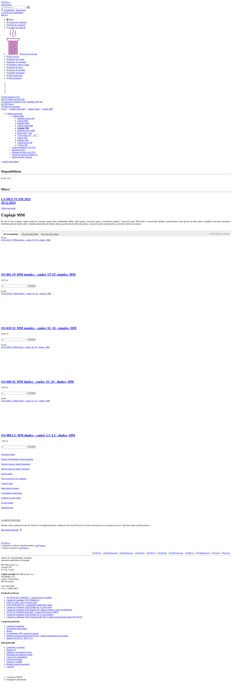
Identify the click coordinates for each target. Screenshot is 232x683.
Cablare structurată (16, 73)
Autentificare (9, 10)
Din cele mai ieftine (30, 234)
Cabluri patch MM (25, 126)
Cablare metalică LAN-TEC (24, 147)
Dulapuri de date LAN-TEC (24, 152)
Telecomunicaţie (15, 75)
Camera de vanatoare (17, 22)
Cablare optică (33, 109)
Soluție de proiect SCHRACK (25, 155)
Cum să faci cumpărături (16, 657)
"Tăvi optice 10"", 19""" (27, 135)
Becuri (9, 631)
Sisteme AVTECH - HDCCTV (19, 638)
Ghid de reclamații (14, 659)
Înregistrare (21, 10)
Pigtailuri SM (22, 140)
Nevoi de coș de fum (28, 54)
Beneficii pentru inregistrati (17, 664)
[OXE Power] (7, 104)
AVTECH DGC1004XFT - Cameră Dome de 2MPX (29, 597)
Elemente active (18, 150)
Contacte (10, 667)
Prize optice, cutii (24, 133)
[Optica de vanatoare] (10, 106)
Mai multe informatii (10, 530)
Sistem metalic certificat (22, 157)
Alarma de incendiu (17, 70)
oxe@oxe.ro (6, 4)
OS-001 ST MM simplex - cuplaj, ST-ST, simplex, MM (38, 274)
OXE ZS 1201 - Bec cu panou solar (21, 602)
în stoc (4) (5, 178)
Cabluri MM (22, 121)
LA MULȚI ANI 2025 (16, 200)
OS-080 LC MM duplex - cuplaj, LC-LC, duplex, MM (38, 435)
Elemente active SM (25, 118)
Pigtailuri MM (23, 123)
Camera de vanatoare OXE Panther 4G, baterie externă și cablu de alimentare (39, 610)
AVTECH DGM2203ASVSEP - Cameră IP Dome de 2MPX (32, 612)
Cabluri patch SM (24, 142)
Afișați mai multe (8, 208)
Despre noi (11, 650)
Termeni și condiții (14, 662)
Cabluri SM (22, 138)
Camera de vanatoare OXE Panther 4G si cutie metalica (30, 614)
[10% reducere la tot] (10, 97)
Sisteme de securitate (17, 62)
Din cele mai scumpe (50, 234)
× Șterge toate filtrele (10, 162)
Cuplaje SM (22, 145)
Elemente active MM (26, 130)
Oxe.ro (4, 109)
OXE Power (14, 56)
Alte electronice (15, 78)
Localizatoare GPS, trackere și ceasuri (22, 633)
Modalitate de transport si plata (19, 654)
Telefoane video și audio (19, 65)
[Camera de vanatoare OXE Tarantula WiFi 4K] (22, 102)
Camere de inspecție (17, 27)
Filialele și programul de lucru (19, 652)
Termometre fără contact (16, 628)
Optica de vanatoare (17, 25)
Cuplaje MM (47, 109)
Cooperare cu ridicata (15, 647)
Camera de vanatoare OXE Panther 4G (23, 600)
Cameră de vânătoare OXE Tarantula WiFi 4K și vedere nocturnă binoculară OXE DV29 (44, 617)
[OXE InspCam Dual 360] (12, 99)
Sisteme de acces (16, 67)
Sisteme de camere (16, 59)
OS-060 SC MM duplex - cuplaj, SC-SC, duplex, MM (37, 381)
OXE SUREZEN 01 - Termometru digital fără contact (29, 605)
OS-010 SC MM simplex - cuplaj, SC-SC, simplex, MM (39, 328)
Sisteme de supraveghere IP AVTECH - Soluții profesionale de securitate (37, 636)
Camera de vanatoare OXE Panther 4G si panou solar (29, 607)
